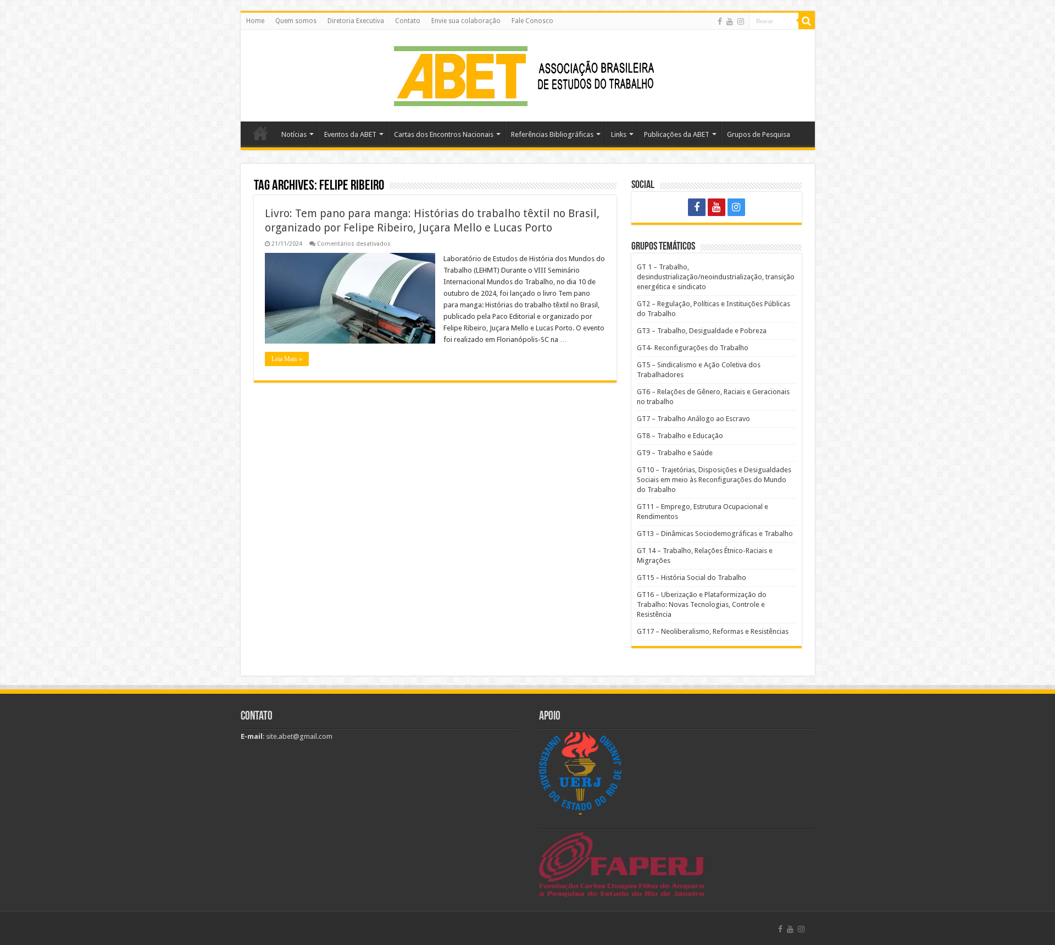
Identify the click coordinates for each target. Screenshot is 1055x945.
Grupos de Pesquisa (758, 134)
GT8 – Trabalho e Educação (680, 436)
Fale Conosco (532, 21)
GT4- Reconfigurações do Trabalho (692, 348)
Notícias (294, 134)
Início (260, 133)
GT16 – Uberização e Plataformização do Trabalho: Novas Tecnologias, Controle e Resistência (702, 604)
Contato (407, 21)
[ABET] (527, 73)
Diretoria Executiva (355, 21)
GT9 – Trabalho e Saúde (675, 453)
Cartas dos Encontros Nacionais (443, 134)
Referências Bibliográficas (552, 134)
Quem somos (295, 21)
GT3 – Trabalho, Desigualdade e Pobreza (702, 331)
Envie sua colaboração (466, 21)
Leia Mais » (286, 359)
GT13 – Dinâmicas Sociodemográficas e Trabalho (715, 533)
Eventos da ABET (350, 134)
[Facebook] (720, 21)
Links (618, 134)
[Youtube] (729, 21)
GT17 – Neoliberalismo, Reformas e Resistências (713, 631)
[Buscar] (806, 21)
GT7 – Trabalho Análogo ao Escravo (693, 419)
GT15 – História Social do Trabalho (691, 577)
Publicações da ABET (676, 134)
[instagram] (740, 21)
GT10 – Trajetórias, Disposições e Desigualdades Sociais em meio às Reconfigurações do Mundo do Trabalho (714, 480)
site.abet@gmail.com (298, 736)
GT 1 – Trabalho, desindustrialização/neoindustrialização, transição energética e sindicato (716, 277)
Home (255, 21)
